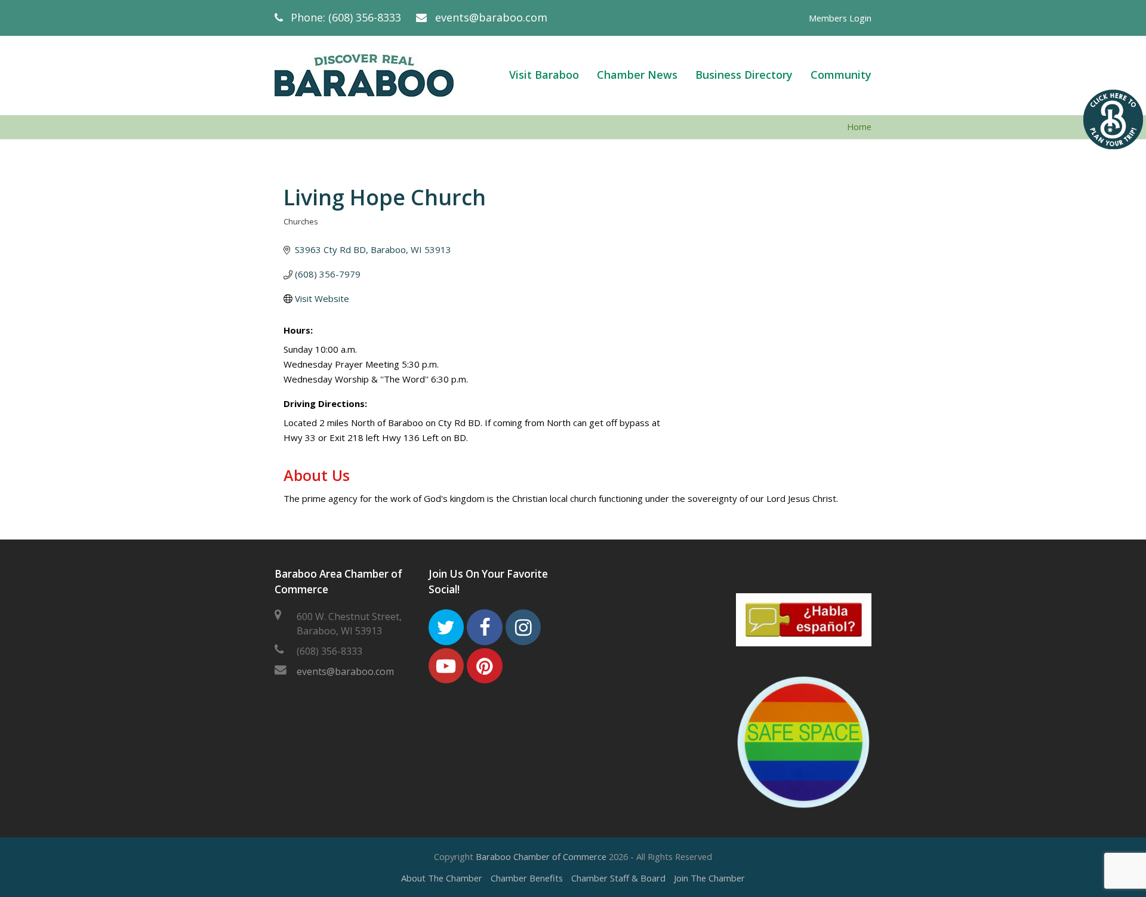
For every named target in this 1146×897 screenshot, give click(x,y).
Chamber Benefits (527, 878)
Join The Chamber (709, 878)
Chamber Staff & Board (618, 878)
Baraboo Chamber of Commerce (541, 856)
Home (859, 126)
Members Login (840, 18)
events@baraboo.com (491, 17)
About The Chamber (441, 878)
